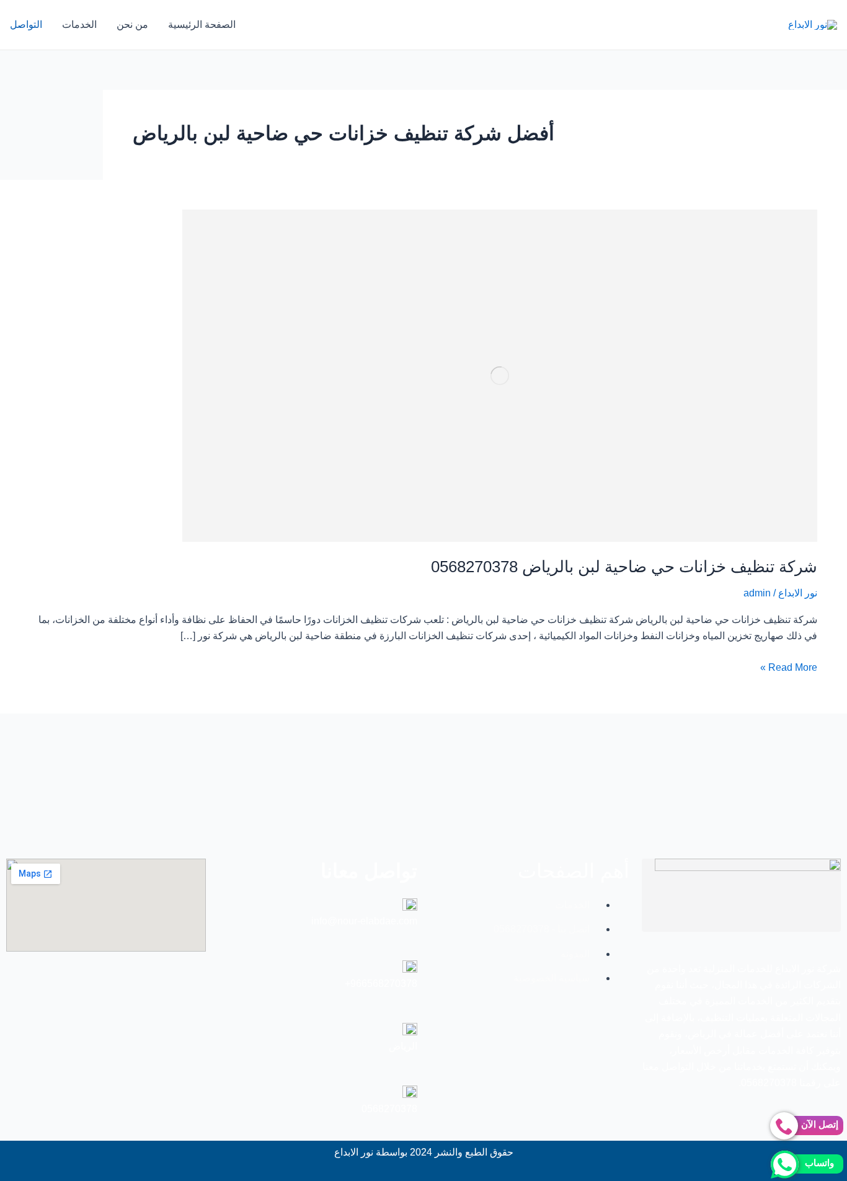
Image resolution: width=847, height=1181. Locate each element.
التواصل (26, 24)
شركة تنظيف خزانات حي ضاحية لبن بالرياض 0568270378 (624, 566)
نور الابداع (797, 593)
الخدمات (79, 24)
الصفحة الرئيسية (202, 24)
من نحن (132, 24)
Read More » (788, 666)
